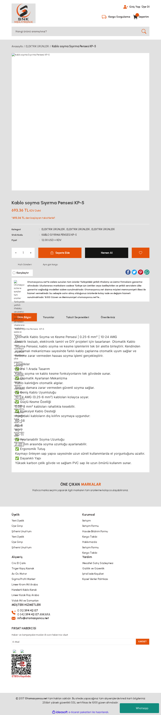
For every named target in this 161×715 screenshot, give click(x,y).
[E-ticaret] (80, 712)
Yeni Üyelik (18, 520)
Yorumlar (48, 317)
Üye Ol (145, 6)
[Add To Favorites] (140, 253)
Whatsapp (142, 708)
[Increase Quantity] (31, 253)
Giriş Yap (134, 6)
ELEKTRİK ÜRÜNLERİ (53, 229)
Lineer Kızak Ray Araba (25, 595)
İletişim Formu (90, 525)
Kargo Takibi (89, 536)
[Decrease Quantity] (16, 253)
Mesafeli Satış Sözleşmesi (97, 563)
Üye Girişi (17, 525)
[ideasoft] (60, 712)
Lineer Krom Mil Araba (25, 584)
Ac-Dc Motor (19, 573)
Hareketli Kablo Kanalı (24, 589)
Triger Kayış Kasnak (23, 568)
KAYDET (142, 641)
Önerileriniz (108, 317)
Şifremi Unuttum (21, 531)
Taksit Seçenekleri (77, 317)
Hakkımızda (89, 541)
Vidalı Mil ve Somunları (25, 600)
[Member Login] (125, 6)
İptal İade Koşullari (93, 573)
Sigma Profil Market (24, 579)
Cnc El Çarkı (19, 563)
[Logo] (24, 13)
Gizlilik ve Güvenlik (93, 568)
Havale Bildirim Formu (95, 531)
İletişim (86, 520)
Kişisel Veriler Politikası (95, 579)
